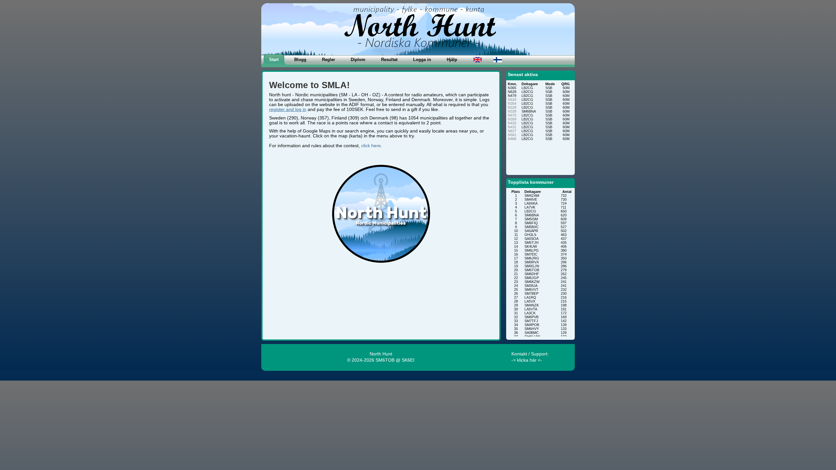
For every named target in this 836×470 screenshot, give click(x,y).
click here (371, 145)
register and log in (287, 109)
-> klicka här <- (526, 360)
